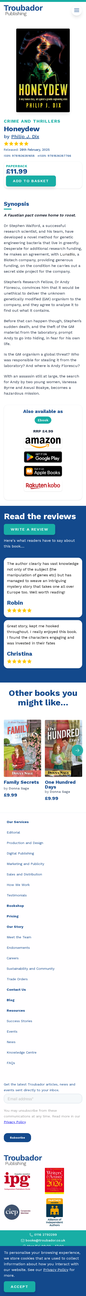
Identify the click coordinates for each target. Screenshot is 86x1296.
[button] (77, 750)
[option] (24, 760)
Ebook (43, 420)
